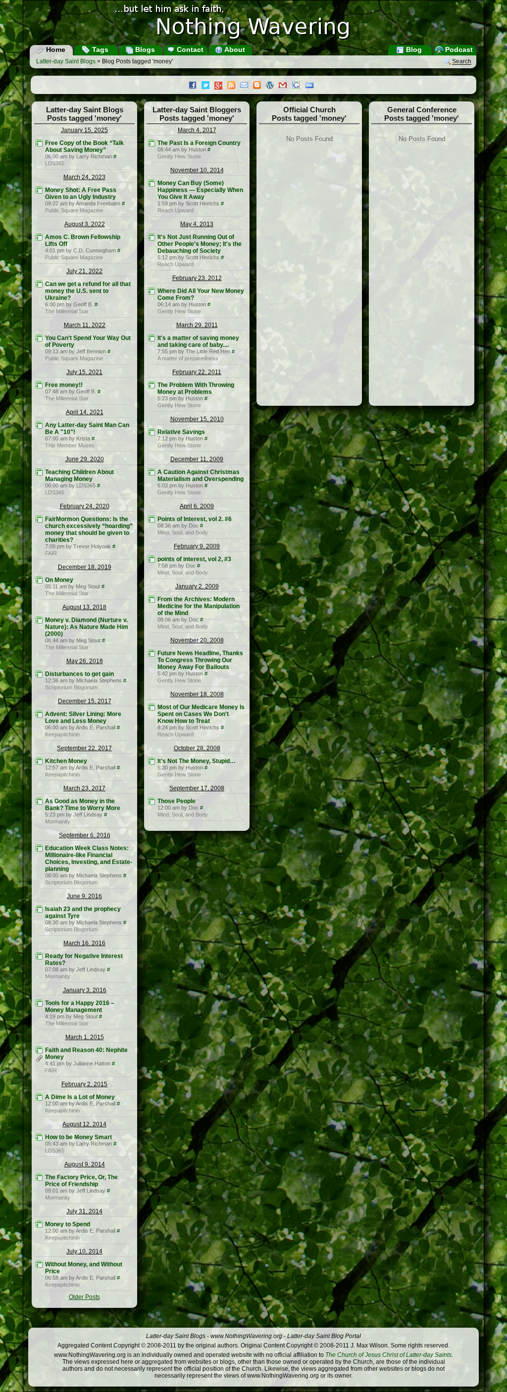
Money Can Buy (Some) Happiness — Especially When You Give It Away (200, 190)
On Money (59, 579)
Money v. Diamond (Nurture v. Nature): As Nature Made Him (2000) (86, 627)
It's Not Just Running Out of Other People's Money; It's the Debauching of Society (199, 244)
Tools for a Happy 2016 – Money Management (79, 1006)
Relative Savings (181, 432)
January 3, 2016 (84, 990)
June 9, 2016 (84, 896)
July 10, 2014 (84, 1251)
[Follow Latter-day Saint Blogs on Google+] (220, 86)
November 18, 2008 (197, 694)
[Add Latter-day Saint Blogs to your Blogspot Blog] (259, 86)
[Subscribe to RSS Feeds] (233, 86)
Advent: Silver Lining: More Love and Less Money (83, 717)
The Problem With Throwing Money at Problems (195, 388)
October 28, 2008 (197, 748)
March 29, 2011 (197, 325)
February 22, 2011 (196, 372)
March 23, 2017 (84, 788)
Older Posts (84, 1297)
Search (461, 61)
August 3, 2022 (84, 224)
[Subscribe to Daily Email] (246, 86)
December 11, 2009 (196, 459)
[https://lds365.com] (39, 143)
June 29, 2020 (84, 459)
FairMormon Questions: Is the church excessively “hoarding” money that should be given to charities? (89, 529)
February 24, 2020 (84, 506)
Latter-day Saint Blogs (66, 61)
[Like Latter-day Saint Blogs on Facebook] (195, 86)
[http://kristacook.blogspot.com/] (39, 425)
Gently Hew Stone (179, 156)
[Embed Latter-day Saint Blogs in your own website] (311, 86)
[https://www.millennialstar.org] (39, 284)
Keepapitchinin (62, 734)
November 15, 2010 (197, 419)
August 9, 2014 (84, 1164)
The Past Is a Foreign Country (199, 143)
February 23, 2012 (197, 278)
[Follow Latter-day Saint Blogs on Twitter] (208, 86)
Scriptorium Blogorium (71, 687)
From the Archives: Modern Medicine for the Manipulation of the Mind (198, 606)
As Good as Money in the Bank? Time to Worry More (82, 805)
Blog (413, 49)
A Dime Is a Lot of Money (80, 1097)
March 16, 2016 (84, 943)
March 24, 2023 (84, 177)
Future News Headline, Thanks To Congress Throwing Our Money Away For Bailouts (200, 660)
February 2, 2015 (84, 1084)
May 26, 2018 (84, 661)
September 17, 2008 (196, 788)
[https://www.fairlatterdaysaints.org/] (39, 519)
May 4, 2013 (196, 224)
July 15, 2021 (84, 372)
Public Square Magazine (74, 210)
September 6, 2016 (84, 835)
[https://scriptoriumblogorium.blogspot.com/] (39, 674)
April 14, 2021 (84, 412)
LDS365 (54, 163)
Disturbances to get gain (79, 674)
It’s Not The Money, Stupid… (196, 761)
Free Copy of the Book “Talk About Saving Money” (84, 146)
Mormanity (57, 821)
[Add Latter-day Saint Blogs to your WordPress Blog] (272, 86)
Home (54, 49)
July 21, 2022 (84, 271)
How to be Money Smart (78, 1137)
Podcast (458, 49)
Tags (99, 49)
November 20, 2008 (197, 640)
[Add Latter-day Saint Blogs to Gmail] (285, 86)
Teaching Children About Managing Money (79, 475)
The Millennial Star (67, 311)
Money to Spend (67, 1224)
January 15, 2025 (84, 130)
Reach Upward (175, 210)
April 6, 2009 (197, 506)
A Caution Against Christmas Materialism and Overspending (200, 475)
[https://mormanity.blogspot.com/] (39, 801)
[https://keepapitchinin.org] (39, 714)
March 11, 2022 (84, 325)
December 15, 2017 (84, 701)
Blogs (144, 49)
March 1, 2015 (84, 1037)
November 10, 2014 (197, 170)
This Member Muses (70, 445)
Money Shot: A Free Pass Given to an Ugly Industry (80, 193)
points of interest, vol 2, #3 (194, 559)
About (234, 49)
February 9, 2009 (197, 546)
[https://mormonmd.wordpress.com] (151, 519)
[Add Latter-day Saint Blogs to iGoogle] (298, 86)
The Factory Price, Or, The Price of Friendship (81, 1181)
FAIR (51, 553)
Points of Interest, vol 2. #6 (194, 519)
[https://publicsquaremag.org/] (39, 190)
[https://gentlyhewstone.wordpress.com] (151, 143)
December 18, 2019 (84, 567)
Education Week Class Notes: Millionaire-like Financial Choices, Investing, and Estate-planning (88, 858)
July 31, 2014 (84, 1211)
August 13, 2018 (84, 607)
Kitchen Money (66, 761)
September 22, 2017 (84, 748)
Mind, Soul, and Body (182, 532)
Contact (189, 49)
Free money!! (64, 385)
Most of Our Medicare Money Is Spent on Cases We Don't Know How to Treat (201, 714)
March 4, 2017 (197, 130)
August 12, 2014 (84, 1124)
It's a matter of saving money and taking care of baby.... (198, 341)
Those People (176, 801)
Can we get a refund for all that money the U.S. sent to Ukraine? (88, 291)
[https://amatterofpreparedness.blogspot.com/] (151, 338)
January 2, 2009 (197, 586)
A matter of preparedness (187, 358)
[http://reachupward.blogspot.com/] (151, 183)
